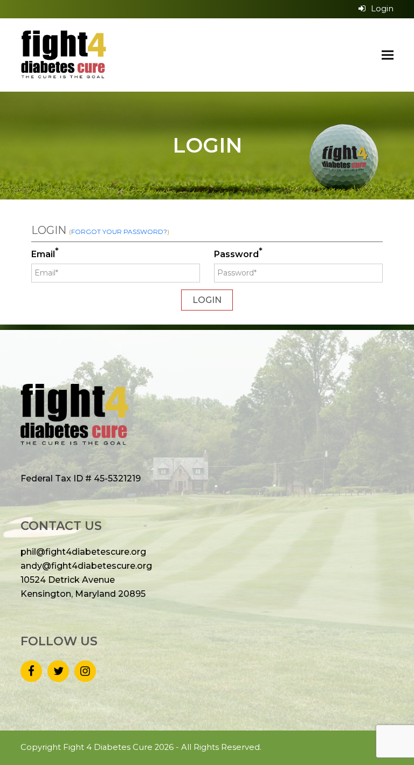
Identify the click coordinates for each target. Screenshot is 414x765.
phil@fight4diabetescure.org (83, 552)
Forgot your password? (119, 232)
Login (382, 8)
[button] (388, 54)
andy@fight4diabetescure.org (86, 566)
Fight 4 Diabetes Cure (108, 747)
